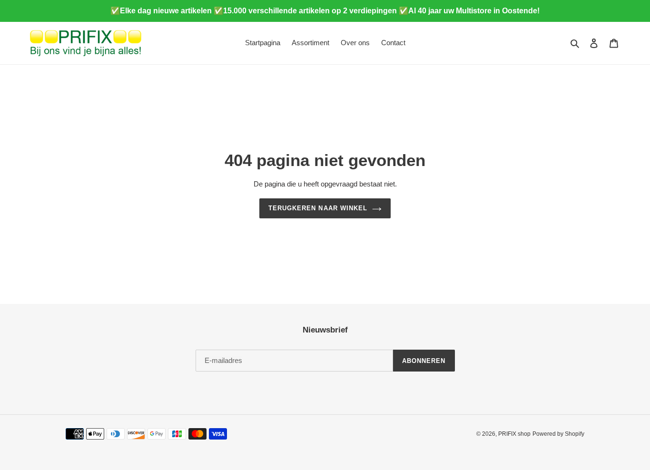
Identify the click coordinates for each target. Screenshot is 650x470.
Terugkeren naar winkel (317, 208)
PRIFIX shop (514, 434)
